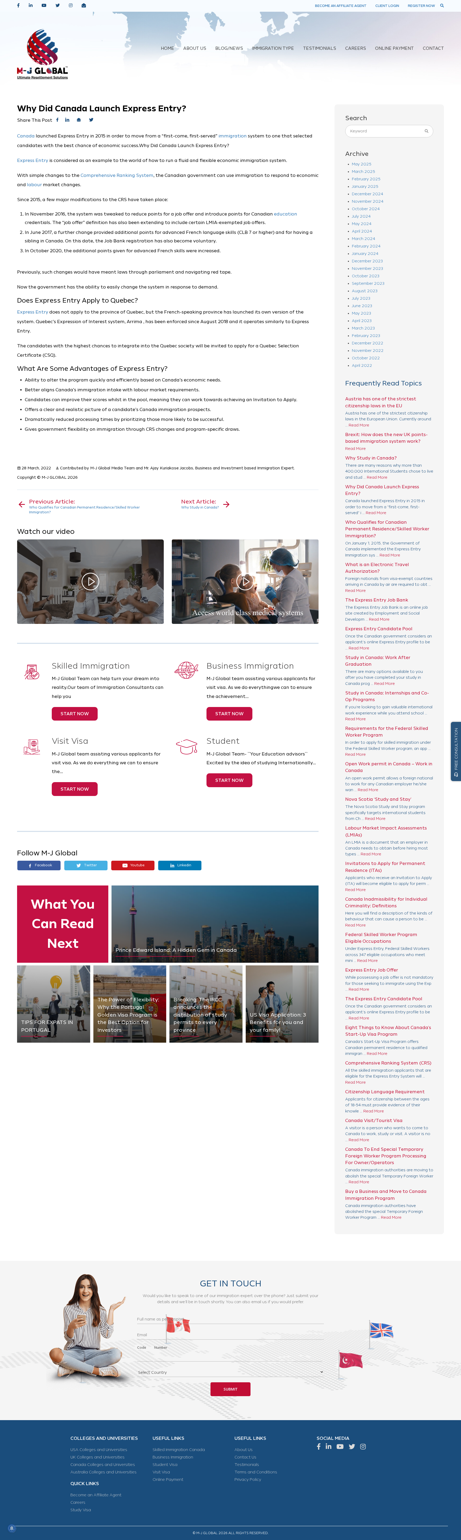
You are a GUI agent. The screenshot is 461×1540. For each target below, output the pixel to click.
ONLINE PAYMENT (394, 48)
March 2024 (363, 239)
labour (34, 184)
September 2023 (368, 283)
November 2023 (367, 268)
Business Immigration (173, 1457)
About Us (244, 1450)
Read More (359, 425)
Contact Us (245, 1457)
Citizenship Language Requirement (385, 1091)
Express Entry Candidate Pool (378, 628)
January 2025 (365, 186)
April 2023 (362, 321)
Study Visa (80, 1510)
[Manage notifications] (11, 1528)
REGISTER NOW (421, 6)
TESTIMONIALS (319, 48)
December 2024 (367, 194)
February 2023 (366, 336)
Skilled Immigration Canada (179, 1450)
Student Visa (165, 1464)
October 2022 (366, 358)
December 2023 (367, 261)
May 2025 (361, 164)
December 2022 (367, 343)
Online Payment (168, 1479)
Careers (77, 1502)
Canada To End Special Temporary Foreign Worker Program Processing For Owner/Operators (385, 1156)
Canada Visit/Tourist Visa (374, 1120)
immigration (232, 136)
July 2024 (361, 216)
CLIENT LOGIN (387, 6)
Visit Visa (161, 1472)
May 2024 (361, 224)
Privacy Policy (248, 1479)
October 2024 (366, 209)
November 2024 (367, 201)
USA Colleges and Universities (98, 1450)
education (285, 214)
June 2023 (362, 306)
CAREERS (355, 48)
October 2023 (365, 276)
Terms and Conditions (256, 1472)
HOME (167, 48)
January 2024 (365, 253)
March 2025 (363, 171)
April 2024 (362, 231)
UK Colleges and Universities (97, 1457)
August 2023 (364, 291)
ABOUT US (194, 48)
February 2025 (366, 179)
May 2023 (361, 313)
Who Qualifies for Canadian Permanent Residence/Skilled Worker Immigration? (84, 506)
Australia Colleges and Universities (103, 1472)
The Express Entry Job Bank (376, 600)
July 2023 (361, 298)
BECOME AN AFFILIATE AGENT (341, 6)
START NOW (75, 714)
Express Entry (32, 160)
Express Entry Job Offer (371, 970)
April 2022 (362, 365)
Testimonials (247, 1464)
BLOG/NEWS (229, 48)
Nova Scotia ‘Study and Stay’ (378, 799)
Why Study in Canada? (200, 504)
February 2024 (366, 246)
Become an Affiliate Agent (95, 1495)
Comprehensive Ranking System (117, 175)
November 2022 (368, 350)
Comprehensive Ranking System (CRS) (388, 1063)
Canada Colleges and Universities (102, 1464)
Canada (26, 136)
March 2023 (363, 328)
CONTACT (433, 48)
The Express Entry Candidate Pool (383, 998)
